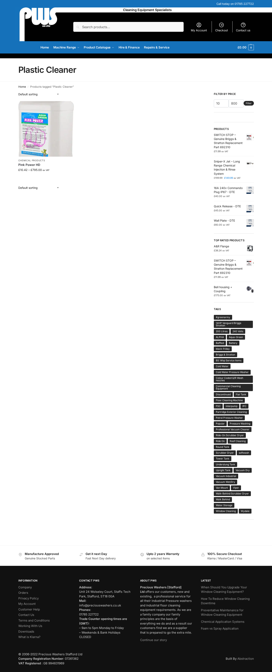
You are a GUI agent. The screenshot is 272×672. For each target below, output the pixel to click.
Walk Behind (223, 499)
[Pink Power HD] (46, 129)
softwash (244, 452)
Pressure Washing (240, 423)
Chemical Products (31, 160)
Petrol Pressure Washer (229, 417)
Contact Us (26, 615)
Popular (220, 423)
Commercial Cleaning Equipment (228, 387)
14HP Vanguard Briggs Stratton (228, 324)
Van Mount (222, 487)
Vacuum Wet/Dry (225, 481)
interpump (231, 406)
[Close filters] (198, 94)
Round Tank (222, 446)
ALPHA (220, 337)
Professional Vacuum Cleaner (232, 429)
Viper (236, 487)
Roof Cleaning (238, 441)
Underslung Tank (225, 464)
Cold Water (222, 366)
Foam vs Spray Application (220, 628)
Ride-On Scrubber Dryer (230, 435)
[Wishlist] (68, 107)
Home (22, 86)
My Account (199, 30)
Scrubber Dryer (225, 452)
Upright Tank (223, 470)
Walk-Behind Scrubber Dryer (232, 493)
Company (25, 587)
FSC (218, 406)
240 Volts (238, 331)
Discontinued (223, 394)
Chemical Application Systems (222, 622)
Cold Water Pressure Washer (232, 372)
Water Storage (224, 505)
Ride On (220, 441)
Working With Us (30, 626)
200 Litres (222, 331)
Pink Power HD (29, 165)
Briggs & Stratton (225, 354)
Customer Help (29, 609)
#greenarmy (223, 317)
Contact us (243, 30)
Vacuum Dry (243, 470)
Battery (233, 342)
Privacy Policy (28, 598)
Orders (23, 593)
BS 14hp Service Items (228, 360)
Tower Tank (222, 458)
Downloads (26, 631)
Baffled (220, 342)
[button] (246, 47)
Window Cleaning (226, 511)
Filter (249, 103)
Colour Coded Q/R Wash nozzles (229, 379)
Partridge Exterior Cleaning (231, 411)
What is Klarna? (29, 637)
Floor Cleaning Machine (229, 400)
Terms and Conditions (34, 620)
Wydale (245, 511)
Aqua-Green (236, 337)
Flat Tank (241, 394)
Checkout (221, 30)
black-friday (223, 348)
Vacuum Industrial (226, 476)
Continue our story (153, 640)
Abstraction (245, 659)
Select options (46, 178)
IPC (244, 406)
